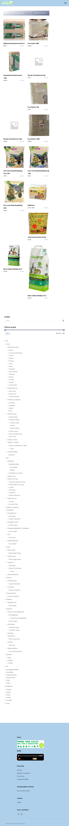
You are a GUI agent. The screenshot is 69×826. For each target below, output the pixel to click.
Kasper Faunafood (14, 519)
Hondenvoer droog (13, 347)
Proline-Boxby (13, 417)
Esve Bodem (13, 544)
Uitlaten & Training (13, 442)
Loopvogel (11, 587)
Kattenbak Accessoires (16, 473)
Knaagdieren (10, 510)
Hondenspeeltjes (13, 451)
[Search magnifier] (63, 320)
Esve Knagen (13, 531)
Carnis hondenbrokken (15, 353)
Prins (10, 363)
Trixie (12, 448)
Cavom (11, 355)
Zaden (8, 683)
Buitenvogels (11, 550)
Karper (8, 695)
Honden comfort (12, 439)
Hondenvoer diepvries (14, 399)
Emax (9, 657)
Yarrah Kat (12, 492)
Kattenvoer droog (13, 479)
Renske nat (12, 394)
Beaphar (10, 660)
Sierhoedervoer (12, 580)
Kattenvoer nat (12, 498)
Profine (11, 358)
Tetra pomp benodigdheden (18, 618)
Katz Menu (12, 490)
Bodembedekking (13, 540)
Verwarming (11, 636)
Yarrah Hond (13, 385)
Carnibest (12, 403)
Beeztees (12, 455)
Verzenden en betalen (22, 779)
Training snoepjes (14, 419)
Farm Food (12, 391)
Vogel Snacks (12, 556)
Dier (7, 341)
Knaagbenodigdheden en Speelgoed (18, 528)
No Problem (14, 467)
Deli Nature (12, 516)
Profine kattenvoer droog (16, 484)
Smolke (11, 382)
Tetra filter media (14, 627)
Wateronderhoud (12, 648)
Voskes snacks (13, 431)
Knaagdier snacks (13, 522)
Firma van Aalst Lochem (23, 791)
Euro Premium (13, 371)
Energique (12, 405)
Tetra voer (12, 645)
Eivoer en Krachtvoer (15, 568)
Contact (19, 802)
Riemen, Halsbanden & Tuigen (18, 445)
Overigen (9, 700)
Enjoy (10, 366)
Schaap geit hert (11, 593)
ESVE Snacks (13, 525)
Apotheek (9, 654)
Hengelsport (9, 686)
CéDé (12, 571)
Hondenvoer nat (12, 388)
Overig (8, 703)
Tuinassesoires (10, 677)
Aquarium (9, 608)
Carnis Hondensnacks (15, 434)
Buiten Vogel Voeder (15, 553)
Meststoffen (9, 672)
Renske (11, 361)
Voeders (10, 642)
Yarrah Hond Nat (14, 396)
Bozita (11, 350)
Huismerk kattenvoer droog (17, 482)
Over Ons (19, 770)
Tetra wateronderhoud (15, 651)
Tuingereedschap (11, 675)
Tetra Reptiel (12, 605)
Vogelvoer (11, 562)
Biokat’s (13, 470)
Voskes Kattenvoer (14, 495)
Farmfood (12, 369)
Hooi (9, 534)
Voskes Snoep (15, 423)
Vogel (8, 547)
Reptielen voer (12, 602)
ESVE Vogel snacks (15, 559)
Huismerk (12, 374)
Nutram (11, 377)
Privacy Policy (20, 776)
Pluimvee (9, 577)
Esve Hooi (12, 537)
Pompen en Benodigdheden (16, 612)
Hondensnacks (12, 414)
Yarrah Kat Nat (13, 504)
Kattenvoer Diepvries (12, 507)
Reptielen (9, 599)
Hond (8, 344)
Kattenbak (11, 461)
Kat (7, 458)
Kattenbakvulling (14, 464)
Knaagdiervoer (12, 513)
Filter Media (11, 624)
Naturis (11, 408)
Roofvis (8, 697)
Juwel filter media (14, 630)
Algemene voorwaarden (23, 773)
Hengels (8, 689)
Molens (8, 692)
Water (8, 680)
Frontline (10, 663)
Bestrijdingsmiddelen (12, 669)
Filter (7, 333)
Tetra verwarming (14, 639)
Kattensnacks (12, 476)
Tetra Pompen (13, 621)
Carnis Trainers (15, 428)
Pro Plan (11, 379)
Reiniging (10, 633)
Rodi (10, 411)
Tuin (7, 666)
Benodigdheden (13, 615)
